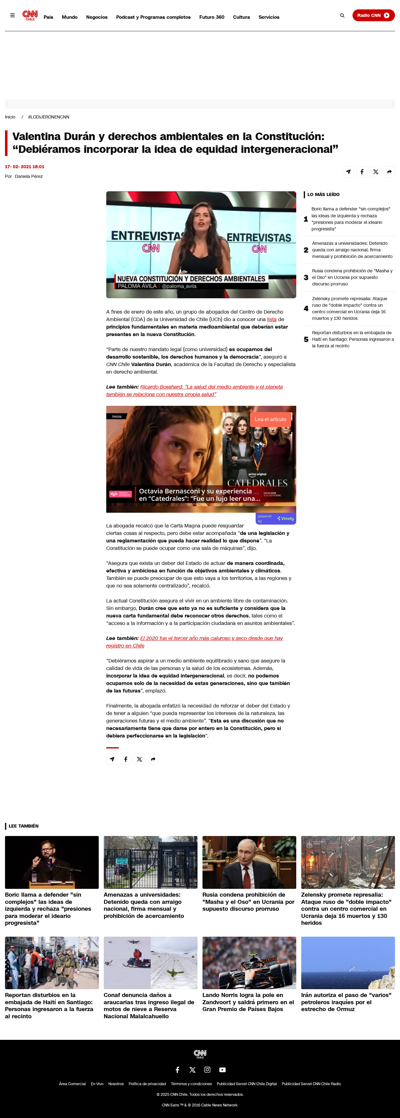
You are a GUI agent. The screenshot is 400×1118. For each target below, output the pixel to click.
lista (272, 319)
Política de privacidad (147, 1083)
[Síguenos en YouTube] (223, 1070)
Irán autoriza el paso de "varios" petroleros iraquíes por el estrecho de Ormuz (346, 1002)
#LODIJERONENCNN (48, 117)
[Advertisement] (52, 549)
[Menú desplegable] (12, 15)
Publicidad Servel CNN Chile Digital (247, 1083)
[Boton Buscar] (342, 15)
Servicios (269, 17)
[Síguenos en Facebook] (177, 1070)
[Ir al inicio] (30, 15)
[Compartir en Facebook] (362, 172)
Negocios (97, 17)
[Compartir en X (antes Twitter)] (375, 172)
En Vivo (97, 1083)
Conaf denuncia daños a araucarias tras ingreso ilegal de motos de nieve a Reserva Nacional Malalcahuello (149, 1005)
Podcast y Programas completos (153, 17)
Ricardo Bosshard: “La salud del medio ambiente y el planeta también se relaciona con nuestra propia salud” (194, 390)
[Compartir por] (389, 172)
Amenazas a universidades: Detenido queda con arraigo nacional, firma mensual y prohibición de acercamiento (352, 249)
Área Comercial (72, 1083)
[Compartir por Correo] (348, 172)
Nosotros (116, 1083)
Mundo (70, 17)
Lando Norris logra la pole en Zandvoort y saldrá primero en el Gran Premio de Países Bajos (248, 1002)
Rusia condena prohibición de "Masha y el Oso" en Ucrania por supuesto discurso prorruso (352, 277)
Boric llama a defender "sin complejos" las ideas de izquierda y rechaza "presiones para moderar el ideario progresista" (351, 219)
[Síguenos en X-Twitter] (193, 1070)
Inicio (10, 117)
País (48, 17)
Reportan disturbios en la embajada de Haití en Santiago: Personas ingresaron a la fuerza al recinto (353, 339)
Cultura (241, 17)
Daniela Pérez (29, 176)
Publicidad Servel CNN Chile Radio (311, 1083)
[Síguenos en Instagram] (207, 1070)
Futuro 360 (211, 17)
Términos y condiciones (191, 1083)
